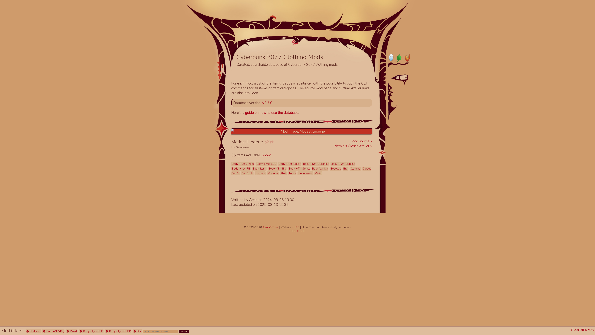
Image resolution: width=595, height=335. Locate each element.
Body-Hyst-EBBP (119, 331)
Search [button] (184, 331)
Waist (73, 331)
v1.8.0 (296, 227)
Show (266, 155)
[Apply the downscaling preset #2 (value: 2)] (392, 92)
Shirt (283, 173)
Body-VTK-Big (55, 331)
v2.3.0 (267, 102)
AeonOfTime (270, 227)
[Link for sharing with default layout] (271, 142)
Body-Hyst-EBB (92, 331)
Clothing (355, 168)
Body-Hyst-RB (241, 168)
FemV (235, 173)
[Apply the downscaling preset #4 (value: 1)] (394, 104)
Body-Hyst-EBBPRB (316, 164)
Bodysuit (34, 331)
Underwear (305, 173)
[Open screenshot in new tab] (301, 131)
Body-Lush (259, 168)
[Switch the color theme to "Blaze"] (406, 57)
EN (291, 231)
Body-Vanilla (320, 168)
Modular (273, 173)
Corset (367, 168)
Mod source (360, 141)
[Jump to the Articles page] (253, 33)
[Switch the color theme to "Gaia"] (399, 57)
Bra (138, 331)
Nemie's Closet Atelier (352, 146)
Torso (292, 173)
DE (298, 231)
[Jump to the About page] (359, 37)
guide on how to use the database (271, 112)
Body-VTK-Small (299, 168)
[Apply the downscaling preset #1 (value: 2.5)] (391, 88)
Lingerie (260, 173)
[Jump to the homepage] (295, 27)
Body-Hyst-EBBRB (343, 164)
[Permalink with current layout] (266, 142)
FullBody (247, 173)
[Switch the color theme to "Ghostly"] (391, 57)
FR (304, 231)
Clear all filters (582, 330)
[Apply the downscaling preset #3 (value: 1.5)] (393, 97)
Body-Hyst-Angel (243, 164)
